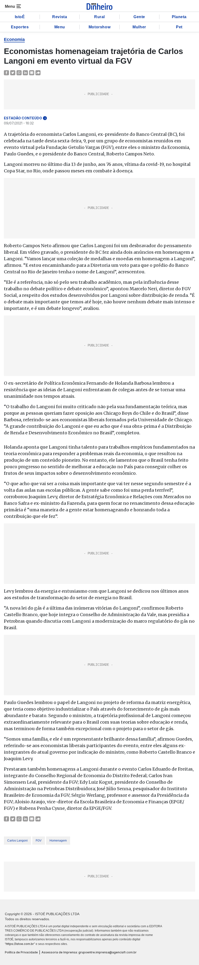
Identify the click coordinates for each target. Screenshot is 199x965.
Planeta (179, 17)
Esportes (20, 27)
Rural (99, 17)
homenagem (58, 840)
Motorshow (99, 27)
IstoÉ (20, 17)
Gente (139, 17)
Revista (59, 17)
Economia (14, 39)
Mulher (139, 27)
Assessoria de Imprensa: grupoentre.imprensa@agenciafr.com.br (89, 952)
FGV (38, 840)
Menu (59, 27)
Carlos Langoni (17, 840)
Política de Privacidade (21, 952)
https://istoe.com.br (20, 944)
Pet (179, 27)
